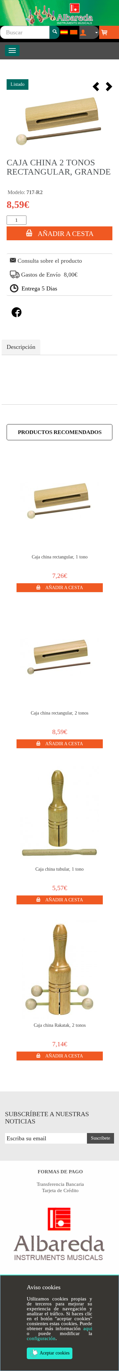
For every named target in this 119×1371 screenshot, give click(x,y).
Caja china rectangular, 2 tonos (59, 713)
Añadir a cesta (65, 234)
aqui (87, 1328)
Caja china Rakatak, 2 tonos (60, 1025)
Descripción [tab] (21, 347)
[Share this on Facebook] (16, 315)
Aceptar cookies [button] (54, 1353)
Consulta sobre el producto (49, 260)
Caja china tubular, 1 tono (59, 869)
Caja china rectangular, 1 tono (60, 556)
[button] (60, 587)
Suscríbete (100, 1138)
